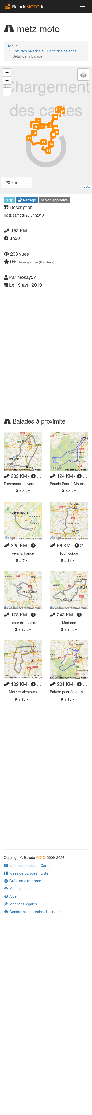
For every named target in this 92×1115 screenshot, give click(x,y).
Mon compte (19, 888)
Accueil (13, 45)
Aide (12, 896)
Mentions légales (22, 903)
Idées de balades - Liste (28, 873)
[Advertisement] (46, 348)
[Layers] (83, 74)
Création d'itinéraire (24, 880)
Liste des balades (26, 50)
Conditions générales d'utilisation (35, 911)
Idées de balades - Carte (29, 865)
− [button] (7, 80)
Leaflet (86, 187)
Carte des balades (61, 50)
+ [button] (7, 72)
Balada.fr (27, 6)
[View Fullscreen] (7, 92)
